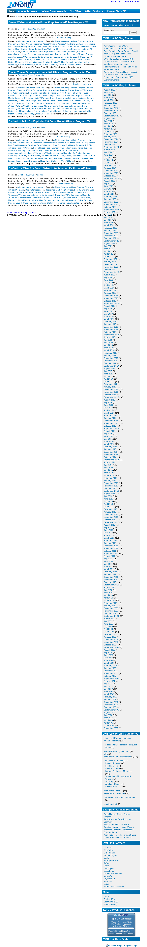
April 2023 (108, 191)
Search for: (109, 30)
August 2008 (109, 650)
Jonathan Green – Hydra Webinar (119, 827)
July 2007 (108, 684)
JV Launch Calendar (79, 57)
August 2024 (109, 150)
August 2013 (109, 493)
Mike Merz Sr (39, 62)
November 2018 (111, 329)
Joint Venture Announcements (117, 756)
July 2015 (108, 433)
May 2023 (108, 189)
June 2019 (108, 311)
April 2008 (108, 660)
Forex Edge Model (46, 51)
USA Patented (73, 203)
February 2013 (110, 509)
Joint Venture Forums (83, 54)
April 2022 (108, 222)
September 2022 (111, 209)
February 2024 (110, 165)
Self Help (109, 781)
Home (11, 11)
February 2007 (110, 697)
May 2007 (108, 689)
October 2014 (110, 457)
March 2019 (109, 319)
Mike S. (49, 62)
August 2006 (109, 712)
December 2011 (111, 545)
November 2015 (111, 423)
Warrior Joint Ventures (114, 886)
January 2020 (110, 293)
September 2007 (111, 678)
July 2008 (108, 652)
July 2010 (108, 590)
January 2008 (110, 668)
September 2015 (111, 428)
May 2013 (108, 501)
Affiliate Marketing (61, 41)
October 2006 (110, 707)
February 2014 (110, 478)
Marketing (19, 62)
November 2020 (111, 267)
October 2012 (110, 520)
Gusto (106, 858)
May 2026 (108, 95)
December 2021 (111, 233)
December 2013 (111, 483)
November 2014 (111, 454)
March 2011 (109, 569)
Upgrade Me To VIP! (116, 11)
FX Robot (46, 192)
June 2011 (108, 561)
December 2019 (111, 295)
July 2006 (108, 715)
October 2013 (110, 488)
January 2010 (110, 605)
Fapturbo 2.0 (86, 49)
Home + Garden (112, 768)
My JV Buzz (75, 11)
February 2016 (110, 415)
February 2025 (110, 134)
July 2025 (108, 121)
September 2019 (111, 303)
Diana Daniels (35, 49)
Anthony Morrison (51, 90)
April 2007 (108, 691)
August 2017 (109, 368)
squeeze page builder (81, 111)
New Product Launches (114, 793)
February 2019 (110, 321)
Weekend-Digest (112, 787)
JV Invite (65, 57)
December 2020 (111, 264)
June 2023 (108, 186)
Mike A (28, 62)
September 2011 (111, 553)
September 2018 (111, 334)
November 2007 (111, 673)
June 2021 (108, 249)
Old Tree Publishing (63, 158)
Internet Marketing (45, 54)
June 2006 (108, 718)
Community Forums (27, 11)
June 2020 (108, 280)
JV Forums (55, 57)
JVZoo (107, 863)
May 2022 (108, 220)
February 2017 (110, 384)
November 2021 (111, 235)
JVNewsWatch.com (94, 11)
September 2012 (111, 522)
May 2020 (108, 282)
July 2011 (108, 559)
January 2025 (110, 137)
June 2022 (108, 217)
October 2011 (110, 551)
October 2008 (110, 645)
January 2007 (110, 699)
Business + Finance (114, 760)
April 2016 (108, 410)
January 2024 (110, 168)
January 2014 (110, 480)
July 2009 (108, 621)
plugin (30, 111)
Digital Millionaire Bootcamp (41, 95)
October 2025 (110, 113)
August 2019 (109, 306)
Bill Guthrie (78, 93)
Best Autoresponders (85, 44)
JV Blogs (45, 57)
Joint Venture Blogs (63, 54)
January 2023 (110, 199)
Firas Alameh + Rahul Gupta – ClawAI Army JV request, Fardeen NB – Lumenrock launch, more (121, 53)
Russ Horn (45, 161)
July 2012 (108, 527)
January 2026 (110, 105)
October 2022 (110, 207)
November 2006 (111, 704)
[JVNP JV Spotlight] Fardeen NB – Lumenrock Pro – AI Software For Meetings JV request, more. (119, 61)
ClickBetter (108, 850)
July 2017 (108, 371)
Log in (106, 896)
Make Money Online (53, 106)
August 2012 (109, 525)
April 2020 (108, 285)
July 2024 (108, 152)
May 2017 (108, 376)
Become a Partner (132, 1)
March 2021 (109, 256)
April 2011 (108, 566)
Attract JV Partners (66, 44)
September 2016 (111, 397)
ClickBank (108, 847)
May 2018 (108, 345)
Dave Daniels (21, 49)
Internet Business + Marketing (118, 771)
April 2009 (108, 629)
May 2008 (108, 657)
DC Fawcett (22, 95)
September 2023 (111, 178)
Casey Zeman (72, 46)
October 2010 (110, 582)
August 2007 (109, 681)
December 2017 (111, 358)
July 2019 (108, 308)
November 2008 (111, 642)
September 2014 (111, 460)
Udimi (106, 884)
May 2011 (108, 564)
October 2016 (110, 394)
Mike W (57, 62)
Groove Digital (110, 855)
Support (32, 212)
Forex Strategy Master (56, 148)
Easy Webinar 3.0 (50, 49)
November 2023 (111, 173)
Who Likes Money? (26, 114)
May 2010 (108, 595)
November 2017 (111, 361)
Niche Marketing (69, 108)
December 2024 (111, 139)
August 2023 (109, 181)
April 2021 (108, 254)
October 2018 (110, 332)
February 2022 (110, 228)
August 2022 (109, 212)
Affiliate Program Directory (81, 187)
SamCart (108, 881)
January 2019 (110, 324)
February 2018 (110, 353)
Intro (106, 754)
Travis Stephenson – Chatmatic (118, 837)
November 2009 (111, 611)
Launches (72, 59)
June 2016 (108, 405)
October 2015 (110, 426)
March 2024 (109, 163)
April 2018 (108, 348)
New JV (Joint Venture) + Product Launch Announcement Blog (48, 16)
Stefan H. (62, 64)
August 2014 (109, 462)
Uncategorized (110, 804)
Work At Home (74, 64)
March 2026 (109, 100)
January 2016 (110, 418)
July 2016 (108, 402)
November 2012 (111, 517)
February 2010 (110, 603)
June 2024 (108, 155)
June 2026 (108, 92)
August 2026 (109, 90)
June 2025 (108, 123)
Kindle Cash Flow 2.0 (53, 198)
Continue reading (65, 37)
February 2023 (110, 196)
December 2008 (111, 639)
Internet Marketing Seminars (116, 751)
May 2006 (108, 720)
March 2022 (109, 225)
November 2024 (111, 142)
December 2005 (111, 728)
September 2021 (111, 241)
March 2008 (109, 663)
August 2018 (109, 337)
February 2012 (110, 540)
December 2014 (111, 452)
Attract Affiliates (50, 44)
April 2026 (108, 97)
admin (42, 29)
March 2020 (109, 288)
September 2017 (111, 366)
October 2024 (110, 144)
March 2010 (109, 600)
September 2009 (111, 616)
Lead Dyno (109, 868)
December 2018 (111, 327)
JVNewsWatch (48, 59)
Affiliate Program (78, 41)
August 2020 (109, 275)
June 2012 (108, 530)
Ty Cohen (61, 203)
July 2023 (108, 183)
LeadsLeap (109, 871)
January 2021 (110, 262)
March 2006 (109, 725)
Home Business (29, 54)
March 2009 (109, 632)
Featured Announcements (53, 11)
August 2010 (109, 587)
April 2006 (108, 723)
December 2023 (111, 170)
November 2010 (111, 579)
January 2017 (110, 387)
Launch (67, 198)
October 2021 (110, 238)
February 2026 (110, 103)
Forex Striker (35, 192)
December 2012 (111, 514)
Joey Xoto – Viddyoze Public (116, 824)
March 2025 (109, 131)
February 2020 (110, 290)
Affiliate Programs (34, 44)
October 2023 (110, 176)
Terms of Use (13, 212)
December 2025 (111, 108)
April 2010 (108, 598)
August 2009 (109, 619)
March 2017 (109, 381)
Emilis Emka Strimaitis (70, 49)
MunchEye (108, 876)
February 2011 (110, 572)
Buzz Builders (59, 46)
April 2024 (108, 160)
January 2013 (110, 512)
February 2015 (110, 446)
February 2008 (110, 665)
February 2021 (110, 259)
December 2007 (111, 671)
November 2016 (111, 392)
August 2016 (109, 400)
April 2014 (108, 473)
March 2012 (109, 538)
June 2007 (108, 686)
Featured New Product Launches (120, 797)
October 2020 (110, 269)
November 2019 (111, 298)
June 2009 (108, 624)
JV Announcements (31, 57)
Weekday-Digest (112, 784)
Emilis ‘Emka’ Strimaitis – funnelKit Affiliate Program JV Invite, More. (51, 72)
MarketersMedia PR (113, 873)
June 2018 (108, 342)
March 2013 (109, 507)
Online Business (25, 64)
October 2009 (110, 613)
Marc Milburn (69, 106)
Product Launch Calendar (45, 64)
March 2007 (109, 694)
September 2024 (111, 147)
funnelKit (72, 51)
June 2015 (108, 436)
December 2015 (111, 420)
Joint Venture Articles (113, 791)
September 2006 (111, 710)
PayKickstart (109, 879)
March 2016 (109, 413)
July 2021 (108, 246)
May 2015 (108, 439)
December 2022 (111, 202)
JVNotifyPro (61, 59)
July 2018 (108, 340)
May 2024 (108, 157)
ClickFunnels (109, 853)
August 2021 (109, 243)
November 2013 (111, 486)
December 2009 (111, 608)
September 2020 (111, 272)
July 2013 (108, 496)
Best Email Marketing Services (22, 46)
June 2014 (108, 467)
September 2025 (111, 116)
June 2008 (108, 655)
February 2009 (110, 634)
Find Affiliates (14, 51)
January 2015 (110, 449)
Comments (111, 902)
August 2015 (109, 431)
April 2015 (108, 441)
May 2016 (108, 407)
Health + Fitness (112, 763)
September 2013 (111, 491)
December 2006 (111, 702)
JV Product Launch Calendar (67, 103)
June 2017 (108, 374)
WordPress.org (110, 904)
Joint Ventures (14, 57)
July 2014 (108, 465)
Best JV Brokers (44, 46)
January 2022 (110, 230)
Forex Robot (61, 51)
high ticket (71, 148)
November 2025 (111, 110)
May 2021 (108, 251)
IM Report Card (111, 860)
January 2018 (110, 355)
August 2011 (109, 556)
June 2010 (108, 592)
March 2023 (109, 194)
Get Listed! (128, 933)
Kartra (106, 865)
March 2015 (109, 444)
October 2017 (110, 363)
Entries (109, 899)
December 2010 (111, 577)
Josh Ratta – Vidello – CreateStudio (120, 835)
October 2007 (110, 676)
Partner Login (116, 1)
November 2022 (111, 204)
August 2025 (109, 118)
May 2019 (108, 314)
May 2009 (108, 626)
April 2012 (108, 535)
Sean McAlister (39, 203)
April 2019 (108, 316)
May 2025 (108, 126)
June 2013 (108, 499)
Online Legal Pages (17, 111)
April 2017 (108, 379)
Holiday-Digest (111, 766)
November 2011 (111, 548)
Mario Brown (82, 106)
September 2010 (111, 585)
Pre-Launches (40, 111)
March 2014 (109, 475)
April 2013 (108, 504)
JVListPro (36, 59)
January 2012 (110, 543)
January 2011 (110, 574)
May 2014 (108, 470)
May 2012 (108, 532)
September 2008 (111, 647)
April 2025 (108, 129)
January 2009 (110, 637)
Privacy (24, 212)
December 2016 (111, 389)
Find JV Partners (29, 51)
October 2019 (110, 301)
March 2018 (109, 350)
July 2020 (108, 277)
